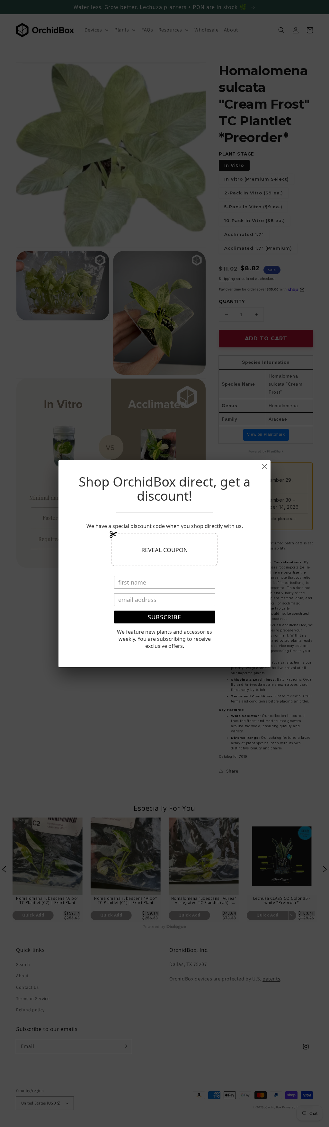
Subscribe (164, 617)
